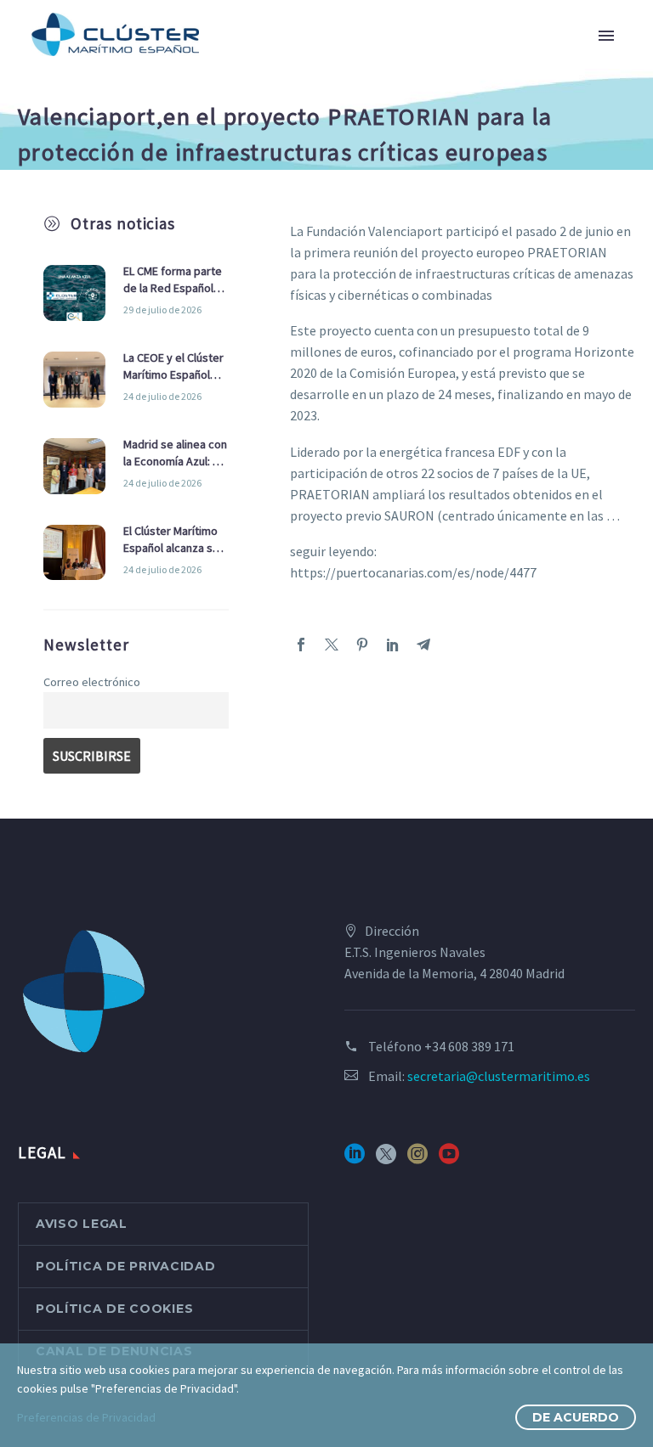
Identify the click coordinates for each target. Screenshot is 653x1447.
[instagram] (417, 1159)
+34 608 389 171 (469, 1046)
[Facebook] (301, 644)
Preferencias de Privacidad (86, 1417)
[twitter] (386, 1159)
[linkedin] (354, 1159)
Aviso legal (82, 1223)
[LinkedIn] (393, 644)
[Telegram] (423, 644)
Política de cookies (114, 1308)
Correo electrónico (91, 682)
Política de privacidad (125, 1266)
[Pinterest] (362, 644)
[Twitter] (331, 644)
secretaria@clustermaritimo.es (498, 1075)
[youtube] (449, 1159)
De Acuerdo (575, 1417)
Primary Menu (606, 35)
